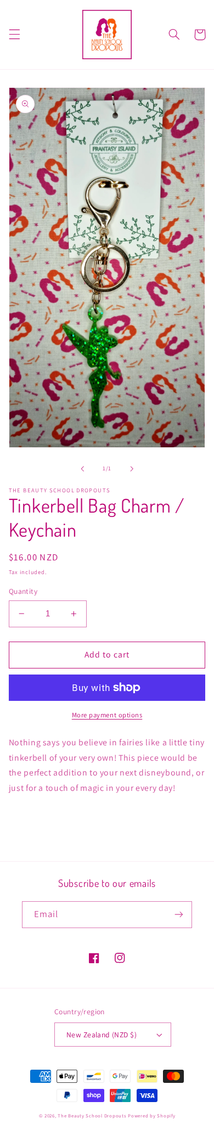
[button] (14, 34)
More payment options (107, 715)
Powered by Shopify (151, 1115)
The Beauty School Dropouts (92, 1115)
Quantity (23, 591)
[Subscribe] (179, 914)
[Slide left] (82, 469)
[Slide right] (132, 469)
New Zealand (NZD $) (101, 1035)
